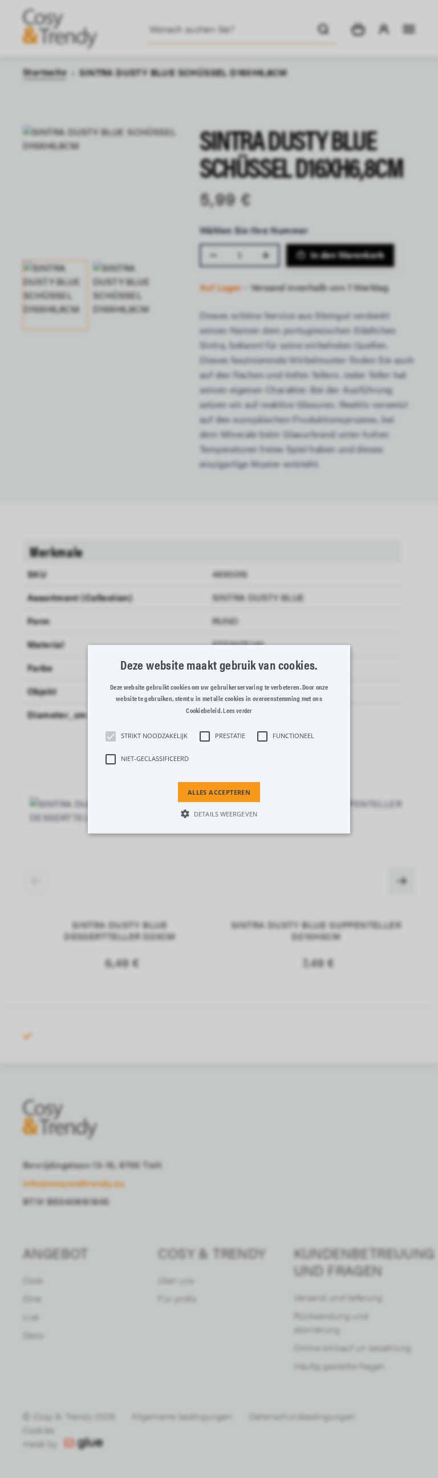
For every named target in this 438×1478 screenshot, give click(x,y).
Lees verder (237, 710)
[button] (219, 738)
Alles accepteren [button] (219, 791)
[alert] (219, 739)
